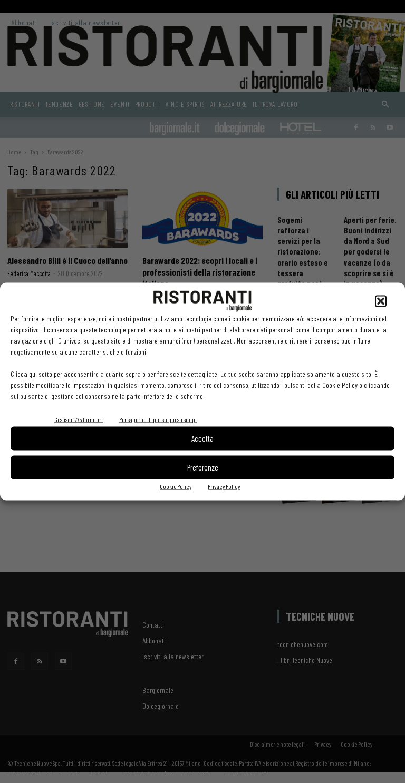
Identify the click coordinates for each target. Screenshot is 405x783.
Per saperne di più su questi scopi (158, 419)
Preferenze (202, 467)
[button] (380, 301)
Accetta (202, 438)
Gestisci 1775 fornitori (78, 419)
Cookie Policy (175, 486)
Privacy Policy (224, 486)
